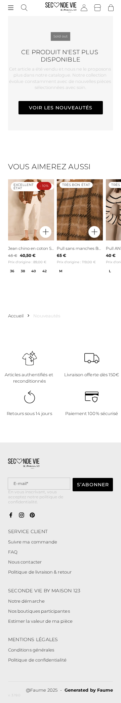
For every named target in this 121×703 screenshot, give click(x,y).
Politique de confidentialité (37, 660)
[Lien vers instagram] (21, 515)
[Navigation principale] (10, 8)
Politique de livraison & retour (40, 572)
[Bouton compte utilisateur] (84, 8)
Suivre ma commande (32, 541)
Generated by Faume (89, 690)
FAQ (12, 552)
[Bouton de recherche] (24, 8)
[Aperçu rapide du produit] (45, 232)
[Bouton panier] (111, 8)
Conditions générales (31, 649)
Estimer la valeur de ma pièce (40, 621)
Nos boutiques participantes (39, 611)
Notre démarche (26, 601)
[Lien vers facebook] (10, 515)
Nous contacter (25, 562)
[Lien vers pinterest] (32, 515)
